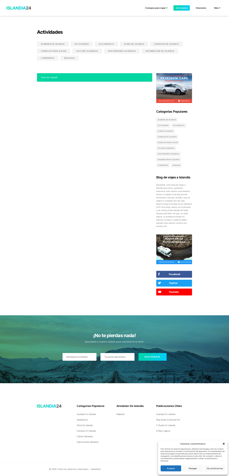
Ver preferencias (215, 468)
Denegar (193, 468)
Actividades (182, 8)
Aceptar (171, 468)
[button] (223, 443)
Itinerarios (201, 8)
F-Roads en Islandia (165, 425)
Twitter (173, 283)
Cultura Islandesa (87, 51)
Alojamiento (106, 44)
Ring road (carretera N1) (168, 419)
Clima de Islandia (134, 44)
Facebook (174, 274)
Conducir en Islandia (166, 44)
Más (216, 8)
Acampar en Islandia (53, 44)
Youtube (174, 292)
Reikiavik (69, 58)
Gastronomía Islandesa (122, 51)
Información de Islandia (160, 51)
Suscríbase (152, 357)
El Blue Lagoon (163, 431)
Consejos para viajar (155, 8)
